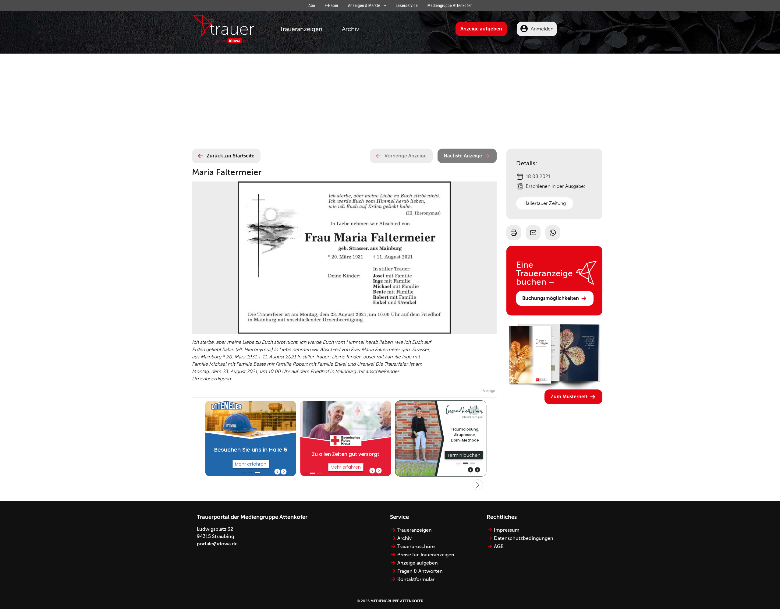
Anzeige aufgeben (481, 28)
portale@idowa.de (217, 543)
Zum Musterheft (569, 396)
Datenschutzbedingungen (523, 538)
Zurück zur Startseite (230, 155)
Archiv (350, 29)
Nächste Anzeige (463, 155)
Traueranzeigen (301, 29)
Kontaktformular (415, 579)
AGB (499, 546)
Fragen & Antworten (420, 571)
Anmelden (542, 28)
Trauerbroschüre (416, 546)
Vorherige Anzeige (406, 155)
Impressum (506, 530)
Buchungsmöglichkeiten (550, 298)
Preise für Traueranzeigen (425, 554)
